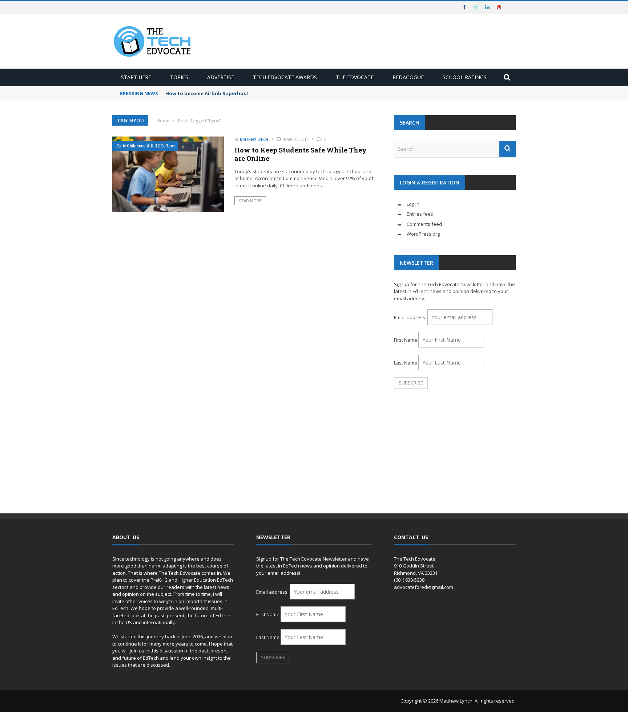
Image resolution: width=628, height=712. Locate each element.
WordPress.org (423, 234)
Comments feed (424, 224)
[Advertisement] (455, 451)
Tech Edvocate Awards (285, 77)
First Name (405, 340)
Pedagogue (408, 77)
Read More (250, 200)
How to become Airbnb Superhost (207, 93)
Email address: (410, 317)
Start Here (136, 77)
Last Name (405, 362)
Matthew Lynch (254, 139)
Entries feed (420, 214)
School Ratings (465, 77)
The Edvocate (355, 77)
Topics (179, 77)
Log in (413, 204)
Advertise (220, 77)
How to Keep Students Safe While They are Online (300, 154)
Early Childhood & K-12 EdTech (146, 146)
